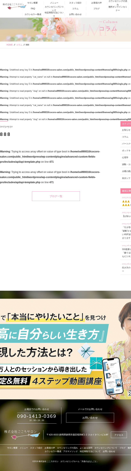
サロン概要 (32, 3)
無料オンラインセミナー (117, 9)
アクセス (118, 435)
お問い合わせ (75, 14)
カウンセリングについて (54, 9)
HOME (10, 45)
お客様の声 (96, 3)
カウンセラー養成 (33, 14)
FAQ (33, 8)
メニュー (54, 3)
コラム (75, 8)
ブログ (96, 8)
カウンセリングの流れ (67, 448)
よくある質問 (86, 448)
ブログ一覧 (56, 196)
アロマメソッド (70, 451)
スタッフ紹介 (75, 3)
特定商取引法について (54, 14)
